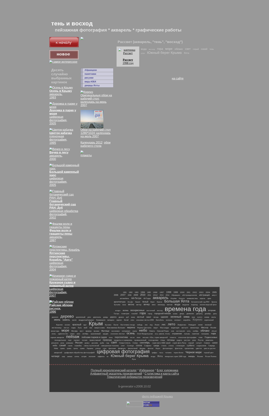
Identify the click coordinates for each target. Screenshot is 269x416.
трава (62, 348)
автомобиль (124, 298)
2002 (195, 292)
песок (132, 337)
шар (63, 356)
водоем (185, 305)
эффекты (101, 356)
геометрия (125, 314)
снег (123, 346)
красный (76, 324)
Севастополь (124, 343)
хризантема (189, 348)
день (215, 314)
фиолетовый (132, 348)
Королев (59, 325)
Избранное (146, 370)
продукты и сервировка (123, 340)
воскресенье (137, 310)
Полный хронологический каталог (114, 370)
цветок (199, 348)
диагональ (97, 317)
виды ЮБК (90, 81)
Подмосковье (211, 337)
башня (137, 302)
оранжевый (96, 334)
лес (164, 324)
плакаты (86, 155)
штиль (76, 356)
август (214, 295)
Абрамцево (91, 70)
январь (191, 356)
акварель (160, 298)
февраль (122, 348)
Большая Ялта (176, 301)
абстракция (204, 295)
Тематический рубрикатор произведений (134, 376)
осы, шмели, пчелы (162, 334)
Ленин (157, 325)
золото (199, 317)
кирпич (119, 320)
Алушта (182, 298)
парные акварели (57, 337)
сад (107, 343)
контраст (177, 320)
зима (186, 316)
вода (144, 48)
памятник (195, 334)
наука (134, 331)
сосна (139, 345)
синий (204, 49)
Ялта (186, 53)
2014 (167, 295)
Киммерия (100, 320)
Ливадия (192, 325)
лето (171, 324)
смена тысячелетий (91, 346)
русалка (95, 343)
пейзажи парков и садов (94, 337)
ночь (189, 331)
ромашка (69, 343)
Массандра (164, 328)
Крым (96, 323)
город (150, 314)
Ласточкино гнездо (127, 325)
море (168, 49)
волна (125, 310)
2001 (188, 292)
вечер (147, 304)
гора (160, 48)
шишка (69, 356)
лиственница (56, 328)
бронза (214, 302)
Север (135, 343)
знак (193, 317)
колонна (169, 320)
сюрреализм (201, 346)
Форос (158, 348)
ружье (87, 343)
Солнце (130, 346)
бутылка (117, 305)
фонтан (150, 348)
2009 (136, 295)
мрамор (88, 331)
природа (107, 340)
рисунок (54, 343)
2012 (155, 295)
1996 (155, 292)
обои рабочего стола (96, 144)
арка (209, 298)
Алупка (174, 298)
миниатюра (194, 328)
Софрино (147, 346)
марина (131, 327)
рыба (102, 343)
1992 (130, 292)
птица (162, 340)
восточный (151, 310)
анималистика (192, 298)
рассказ (187, 340)
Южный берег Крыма (164, 53)
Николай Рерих (163, 331)
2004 (208, 292)
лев (146, 325)
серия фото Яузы (179, 343)
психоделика (153, 340)
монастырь (55, 331)
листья (66, 328)
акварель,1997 (60, 235)
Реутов (200, 340)
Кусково (108, 325)
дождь (105, 317)
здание (164, 317)
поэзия (84, 340)
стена (171, 346)
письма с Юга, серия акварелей (155, 337)
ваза (124, 305)
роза (62, 343)
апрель (202, 298)
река (194, 340)
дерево (67, 316)
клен (132, 320)
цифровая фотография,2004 (61, 261)
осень (131, 333)
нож (172, 331)
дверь (182, 314)
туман (82, 348)
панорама (205, 334)
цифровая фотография (123, 351)
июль (213, 317)
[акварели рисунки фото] (64, 46)
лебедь (140, 325)
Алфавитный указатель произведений (116, 373)
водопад (194, 305)
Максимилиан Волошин (116, 328)
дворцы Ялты (92, 85)
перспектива (121, 337)
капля (74, 320)
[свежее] (64, 58)
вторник (212, 310)
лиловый (208, 325)
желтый (140, 317)
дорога (113, 317)
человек (168, 353)
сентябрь (145, 342)
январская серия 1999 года (175, 356)
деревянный (80, 317)
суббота (190, 345)
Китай (126, 320)
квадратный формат (86, 320)
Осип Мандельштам (145, 334)
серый (196, 49)
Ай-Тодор (147, 298)
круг (85, 325)
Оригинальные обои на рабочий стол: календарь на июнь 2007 (96, 100)
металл (185, 328)
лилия (200, 325)
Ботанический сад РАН (200, 302)
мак (90, 328)
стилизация (180, 346)
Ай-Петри (136, 298)
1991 (125, 292)
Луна (80, 328)
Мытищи (105, 331)
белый (145, 302)
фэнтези (178, 348)
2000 (182, 292)
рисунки (89, 78)
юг (108, 356)
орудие (105, 334)
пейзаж (72, 336)
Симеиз (207, 343)
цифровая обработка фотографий (79, 353)
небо (143, 330)
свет (188, 48)
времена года (185, 309)
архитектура (119, 302)
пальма (187, 334)
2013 (161, 295)
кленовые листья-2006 (145, 320)
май (85, 328)
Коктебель (160, 320)
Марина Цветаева (144, 328)
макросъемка (99, 328)
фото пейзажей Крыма (157, 396)
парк (213, 333)
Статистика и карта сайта (162, 373)
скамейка (78, 346)
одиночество (63, 334)
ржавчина (209, 340)
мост (81, 331)
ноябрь (195, 331)
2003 (201, 292)
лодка (73, 328)
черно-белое (178, 353)
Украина (90, 348)
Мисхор (204, 327)
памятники (90, 74)
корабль (186, 320)
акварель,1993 (60, 94)
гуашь (175, 314)
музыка (96, 331)
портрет (77, 340)
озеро (72, 334)
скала (70, 346)
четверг (55, 356)
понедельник (60, 340)
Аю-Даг (130, 302)
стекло (163, 346)
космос (67, 325)
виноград (161, 305)
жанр (133, 317)
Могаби (213, 328)
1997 (162, 292)
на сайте (178, 78)
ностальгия (180, 331)
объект (214, 331)
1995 (149, 292)
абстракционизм (189, 295)
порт (70, 340)
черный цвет (209, 353)
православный (95, 340)
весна (131, 304)
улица (98, 348)
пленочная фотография (187, 337)
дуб (127, 317)
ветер (138, 305)
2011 (149, 295)
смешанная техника (110, 346)
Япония (200, 356)
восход (152, 49)
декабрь (208, 314)
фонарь (142, 348)
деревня (55, 317)
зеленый (175, 316)
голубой (134, 314)
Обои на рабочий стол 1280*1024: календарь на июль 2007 (96, 133)
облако (179, 48)
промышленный (140, 340)
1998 (168, 292)
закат (148, 317)
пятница (171, 340)
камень (66, 320)
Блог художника (167, 370)
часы (161, 353)
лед (151, 325)
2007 (123, 295)
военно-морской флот (208, 305)
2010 (142, 295)
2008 (129, 295)
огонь (54, 334)
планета (173, 337)
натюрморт (126, 331)
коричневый (209, 320)
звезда (155, 317)
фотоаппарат (168, 348)
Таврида (211, 346)
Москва (74, 331)
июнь (57, 319)
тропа (75, 348)
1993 (136, 292)
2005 (214, 292)
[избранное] (63, 61)
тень (212, 49)
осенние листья (117, 334)
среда (156, 345)
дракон (121, 317)
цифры (154, 353)
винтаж (169, 305)
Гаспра (116, 314)
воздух (118, 310)
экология (92, 356)
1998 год (128, 61)
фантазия (112, 348)
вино (154, 305)
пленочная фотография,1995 (60, 137)
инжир (206, 317)
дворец (199, 314)
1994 (143, 292)
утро (143, 53)
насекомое (115, 331)
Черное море (194, 352)
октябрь (85, 334)
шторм (83, 356)
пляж (200, 337)
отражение (177, 334)
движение (190, 314)
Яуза (134, 359)
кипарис (110, 320)
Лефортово (182, 325)
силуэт (199, 343)
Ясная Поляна (210, 356)
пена (111, 337)
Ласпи (115, 325)
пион (138, 337)
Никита (152, 331)
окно (78, 334)
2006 (116, 295)
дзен (89, 317)
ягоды (153, 356)
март (156, 328)
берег (152, 302)
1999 (175, 292)
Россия (79, 342)
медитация (175, 328)
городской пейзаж (162, 313)
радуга (179, 340)
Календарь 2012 (91, 142)
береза (159, 302)
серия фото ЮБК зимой (161, 343)
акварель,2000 (58, 156)
